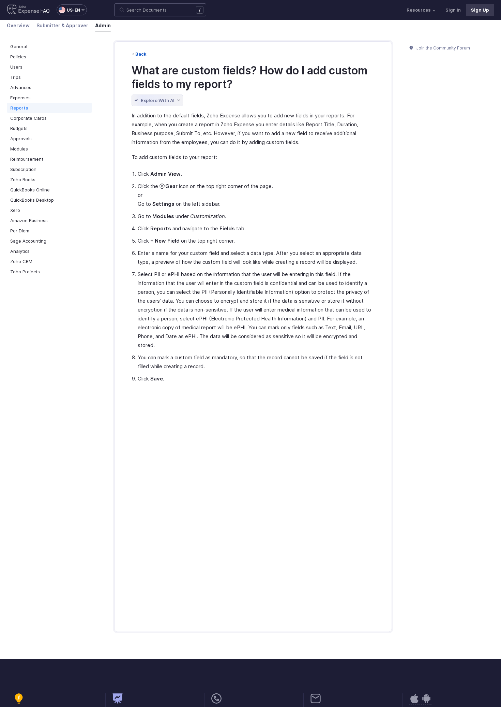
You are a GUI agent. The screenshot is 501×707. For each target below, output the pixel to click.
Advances (20, 87)
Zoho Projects (25, 271)
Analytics (20, 251)
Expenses (20, 97)
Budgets (19, 128)
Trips (15, 77)
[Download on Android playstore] (414, 702)
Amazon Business (29, 220)
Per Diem (19, 230)
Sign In (453, 10)
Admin (103, 25)
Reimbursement (26, 159)
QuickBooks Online (30, 189)
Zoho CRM (21, 261)
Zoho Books (22, 179)
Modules (19, 149)
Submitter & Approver (62, 25)
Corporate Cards (28, 118)
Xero (15, 210)
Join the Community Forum (442, 47)
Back (141, 54)
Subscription (23, 169)
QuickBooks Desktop (32, 200)
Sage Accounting (28, 241)
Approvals (21, 138)
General (18, 46)
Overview (18, 25)
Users (16, 67)
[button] (68, 9)
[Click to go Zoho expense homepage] (23, 9)
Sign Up (480, 10)
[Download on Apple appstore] (426, 702)
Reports (19, 108)
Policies (18, 56)
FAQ (45, 11)
